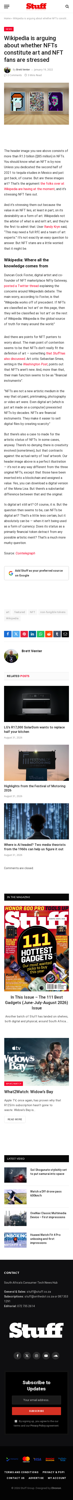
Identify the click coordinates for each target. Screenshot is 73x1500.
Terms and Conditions (21, 1472)
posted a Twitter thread (21, 286)
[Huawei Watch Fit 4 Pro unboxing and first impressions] (15, 1240)
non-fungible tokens (52, 612)
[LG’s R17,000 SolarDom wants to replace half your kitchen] (36, 704)
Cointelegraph (25, 553)
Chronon (56, 1488)
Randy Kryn (52, 227)
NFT (32, 612)
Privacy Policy (38, 1425)
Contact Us (16, 1478)
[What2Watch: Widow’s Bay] (36, 1062)
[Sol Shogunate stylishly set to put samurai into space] (15, 1175)
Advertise (36, 1478)
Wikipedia (12, 618)
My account (57, 1478)
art (7, 612)
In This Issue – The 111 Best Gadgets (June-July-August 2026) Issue (36, 1002)
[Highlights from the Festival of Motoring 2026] (36, 763)
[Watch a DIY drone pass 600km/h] (15, 1196)
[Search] (67, 6)
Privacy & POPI (54, 1472)
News (9, 29)
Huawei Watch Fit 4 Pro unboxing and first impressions (45, 1238)
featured (19, 612)
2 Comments (15, 75)
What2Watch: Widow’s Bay (28, 1091)
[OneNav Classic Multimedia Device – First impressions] (15, 1218)
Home (7, 18)
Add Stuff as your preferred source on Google (39, 573)
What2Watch (13, 1083)
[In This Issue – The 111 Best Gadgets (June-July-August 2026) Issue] (36, 948)
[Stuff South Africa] (36, 6)
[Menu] (6, 6)
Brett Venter (23, 69)
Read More (15, 1119)
